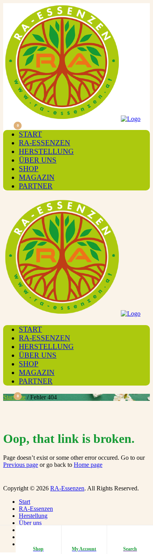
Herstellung (46, 151)
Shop (28, 169)
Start (30, 134)
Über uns (37, 160)
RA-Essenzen (44, 143)
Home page (88, 464)
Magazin (37, 177)
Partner (36, 186)
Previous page (20, 464)
